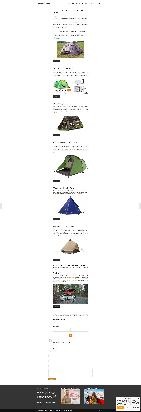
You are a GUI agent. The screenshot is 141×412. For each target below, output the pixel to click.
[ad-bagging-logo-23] (44, 3)
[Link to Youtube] (103, 3)
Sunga (38, 405)
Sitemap (56, 410)
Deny (128, 407)
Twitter (41, 405)
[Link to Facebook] (101, 3)
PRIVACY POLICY (60, 410)
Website (50, 364)
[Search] (94, 3)
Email (50, 359)
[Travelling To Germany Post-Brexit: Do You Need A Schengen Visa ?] (1, 206)
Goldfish (47, 405)
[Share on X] (66, 329)
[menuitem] (69, 3)
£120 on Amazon (56, 150)
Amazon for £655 (82, 235)
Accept (120, 407)
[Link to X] (98, 3)
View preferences (135, 407)
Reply (54, 344)
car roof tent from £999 (72, 277)
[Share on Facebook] (57, 329)
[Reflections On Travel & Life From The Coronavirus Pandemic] (140, 206)
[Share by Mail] (83, 329)
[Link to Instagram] (100, 3)
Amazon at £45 (80, 37)
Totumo (44, 405)
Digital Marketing (69, 410)
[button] (138, 398)
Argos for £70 (80, 193)
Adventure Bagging (44, 410)
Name (50, 354)
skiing (54, 397)
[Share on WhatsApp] (75, 329)
